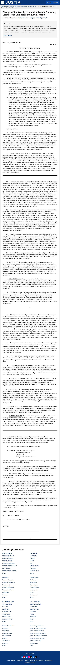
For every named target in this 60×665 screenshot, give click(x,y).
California (33, 611)
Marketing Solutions (37, 626)
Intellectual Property (8, 587)
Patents (4, 638)
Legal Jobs (5, 628)
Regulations (5, 609)
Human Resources (22, 18)
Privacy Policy (48, 660)
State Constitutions (35, 604)
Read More (7, 35)
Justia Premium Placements (38, 633)
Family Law (33, 568)
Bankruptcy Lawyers (8, 556)
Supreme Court (6, 611)
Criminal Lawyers (7, 561)
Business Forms (7, 633)
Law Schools (34, 577)
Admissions (33, 582)
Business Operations (8, 582)
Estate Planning (34, 566)
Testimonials (34, 643)
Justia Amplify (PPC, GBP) (37, 638)
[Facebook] (27, 657)
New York (33, 616)
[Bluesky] (33, 657)
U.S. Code (5, 606)
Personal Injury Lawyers (9, 571)
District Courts (6, 616)
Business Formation (8, 580)
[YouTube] (24, 657)
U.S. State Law (35, 602)
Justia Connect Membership (38, 628)
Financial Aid (33, 585)
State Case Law (34, 609)
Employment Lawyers (8, 563)
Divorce (32, 561)
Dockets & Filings (7, 619)
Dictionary (33, 580)
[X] (36, 657)
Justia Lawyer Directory (37, 631)
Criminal (32, 558)
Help (31, 660)
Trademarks (6, 641)
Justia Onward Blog (35, 641)
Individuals (33, 553)
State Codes (33, 606)
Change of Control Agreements (38, 18)
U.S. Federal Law (8, 602)
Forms (7, 6)
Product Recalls (6, 636)
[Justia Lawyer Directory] (38, 657)
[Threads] (31, 657)
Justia (2, 6)
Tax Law (4, 595)
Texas (32, 619)
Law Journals (34, 590)
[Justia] (13, 2)
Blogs (31, 592)
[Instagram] (29, 657)
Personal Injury (34, 571)
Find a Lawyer (7, 553)
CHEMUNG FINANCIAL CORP (28, 6)
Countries (5, 643)
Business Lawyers (7, 558)
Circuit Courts (6, 614)
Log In (49, 2)
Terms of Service (38, 660)
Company (26, 660)
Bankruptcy (33, 556)
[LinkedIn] (22, 657)
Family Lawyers (6, 568)
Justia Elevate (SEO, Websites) (38, 636)
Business (5, 577)
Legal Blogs (5, 631)
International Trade (8, 590)
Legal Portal (19, 660)
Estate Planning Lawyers (9, 566)
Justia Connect (10, 660)
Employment (6, 585)
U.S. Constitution (7, 604)
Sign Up (56, 2)
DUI (31, 563)
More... (4, 573)
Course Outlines (34, 587)
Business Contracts (15, 6)
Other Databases (8, 626)
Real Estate (5, 592)
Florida (32, 614)
